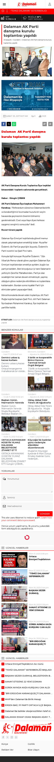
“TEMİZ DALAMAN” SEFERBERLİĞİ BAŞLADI (39, 576)
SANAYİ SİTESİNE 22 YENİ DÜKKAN (40, 609)
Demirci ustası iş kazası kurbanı (10, 358)
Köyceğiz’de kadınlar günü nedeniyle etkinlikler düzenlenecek (39, 444)
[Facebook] (3, 737)
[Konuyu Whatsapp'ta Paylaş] (14, 124)
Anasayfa (7, 40)
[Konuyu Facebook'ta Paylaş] (3, 124)
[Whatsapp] (16, 737)
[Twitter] (7, 737)
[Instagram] (12, 737)
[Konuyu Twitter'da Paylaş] (9, 124)
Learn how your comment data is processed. (26, 519)
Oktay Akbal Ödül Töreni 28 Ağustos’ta (39, 401)
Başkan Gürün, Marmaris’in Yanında (12, 401)
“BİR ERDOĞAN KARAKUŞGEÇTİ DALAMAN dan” (37, 644)
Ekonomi (32, 352)
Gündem (17, 40)
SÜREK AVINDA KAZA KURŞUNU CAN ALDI (40, 625)
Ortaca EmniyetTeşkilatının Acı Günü (39, 559)
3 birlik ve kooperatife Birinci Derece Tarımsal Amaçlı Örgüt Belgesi (40, 361)
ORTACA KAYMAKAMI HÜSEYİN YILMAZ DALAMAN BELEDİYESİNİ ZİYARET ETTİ (13, 445)
